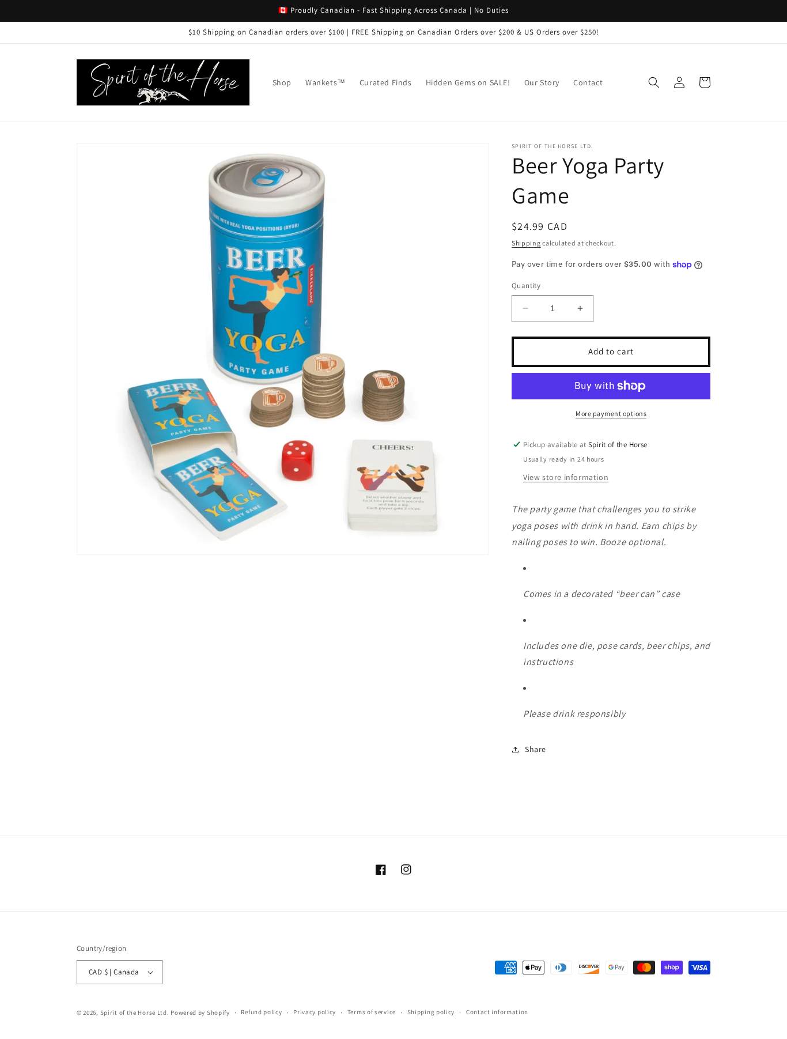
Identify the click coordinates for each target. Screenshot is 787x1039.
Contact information (497, 1012)
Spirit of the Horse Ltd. (134, 1012)
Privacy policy (314, 1012)
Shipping (526, 243)
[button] (654, 82)
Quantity (526, 285)
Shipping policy (431, 1012)
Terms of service (371, 1012)
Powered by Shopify (200, 1012)
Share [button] (535, 749)
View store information (565, 477)
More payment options (611, 413)
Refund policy (261, 1012)
